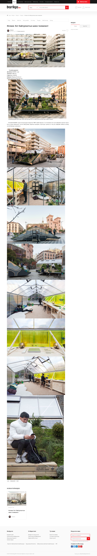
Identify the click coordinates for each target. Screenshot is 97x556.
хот (8, 481)
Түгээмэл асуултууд (54, 536)
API (56, 543)
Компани (9, 1)
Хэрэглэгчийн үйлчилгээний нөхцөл (15, 543)
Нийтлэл (19, 20)
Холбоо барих (10, 539)
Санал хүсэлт (53, 538)
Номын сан (56, 1)
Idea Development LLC (85, 553)
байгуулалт (13, 481)
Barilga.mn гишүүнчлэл (33, 534)
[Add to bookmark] (67, 31)
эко (17, 481)
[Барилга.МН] (14, 7)
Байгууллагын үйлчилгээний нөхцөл (45, 543)
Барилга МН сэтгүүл (33, 538)
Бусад (51, 20)
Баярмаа (11, 30)
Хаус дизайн (26, 20)
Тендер (38, 20)
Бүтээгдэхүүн (20, 1)
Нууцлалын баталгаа (31, 543)
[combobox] (80, 535)
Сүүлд (75, 26)
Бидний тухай (10, 534)
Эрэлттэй (85, 26)
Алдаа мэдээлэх (21, 31)
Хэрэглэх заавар (54, 534)
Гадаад (21, 15)
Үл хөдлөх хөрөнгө (49, 1)
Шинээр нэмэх (83, 1)
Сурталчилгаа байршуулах (13, 536)
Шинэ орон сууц (28, 1)
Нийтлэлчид (35, 1)
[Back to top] (93, 548)
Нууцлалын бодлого (11, 538)
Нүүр (10, 15)
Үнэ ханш (41, 1)
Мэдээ (14, 1)
